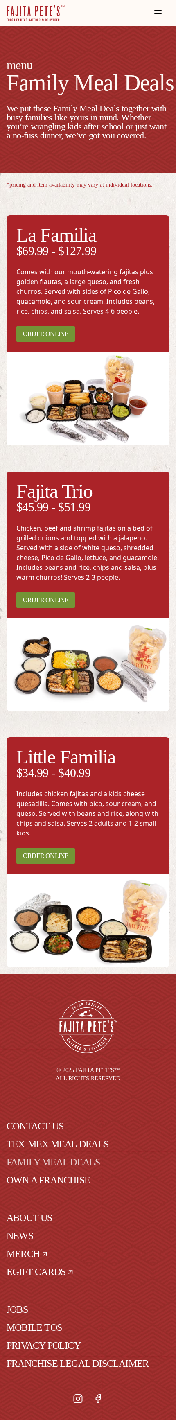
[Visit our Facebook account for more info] (98, 1399)
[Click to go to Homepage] (36, 13)
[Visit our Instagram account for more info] (78, 1399)
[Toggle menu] (158, 13)
